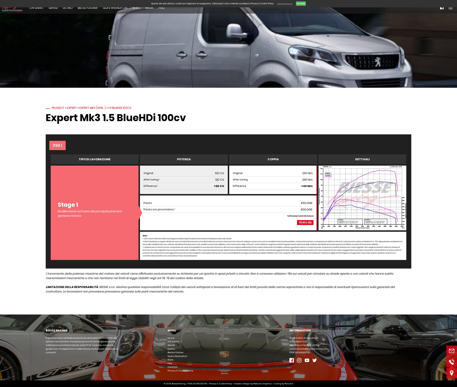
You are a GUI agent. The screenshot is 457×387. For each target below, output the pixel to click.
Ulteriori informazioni (284, 4)
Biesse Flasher (88, 8)
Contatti (173, 367)
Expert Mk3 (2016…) (92, 108)
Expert (72, 108)
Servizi (53, 8)
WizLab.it (289, 383)
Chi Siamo (36, 8)
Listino (68, 8)
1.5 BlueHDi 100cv (119, 108)
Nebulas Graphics (262, 383)
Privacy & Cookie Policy (180, 370)
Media (149, 8)
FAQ (161, 8)
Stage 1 (57, 145)
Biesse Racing (179, 383)
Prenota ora (305, 222)
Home (171, 337)
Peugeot (58, 108)
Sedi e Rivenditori (115, 8)
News (136, 8)
